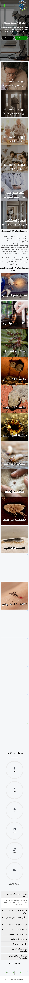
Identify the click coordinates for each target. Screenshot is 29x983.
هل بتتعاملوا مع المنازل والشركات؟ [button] (19, 950)
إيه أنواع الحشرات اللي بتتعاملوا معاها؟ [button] (16, 919)
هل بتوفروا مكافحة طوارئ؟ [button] (18, 934)
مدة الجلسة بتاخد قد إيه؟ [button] (19, 929)
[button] (21, 38)
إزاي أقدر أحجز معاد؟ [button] (20, 944)
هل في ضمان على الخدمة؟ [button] (18, 924)
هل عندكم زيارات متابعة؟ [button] (18, 939)
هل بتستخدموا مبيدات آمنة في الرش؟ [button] (17, 895)
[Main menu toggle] (3, 5)
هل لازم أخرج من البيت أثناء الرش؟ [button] (18, 912)
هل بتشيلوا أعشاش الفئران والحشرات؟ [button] (18, 957)
